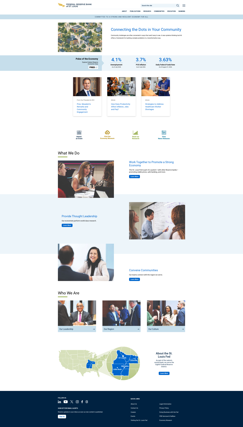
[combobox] (158, 5)
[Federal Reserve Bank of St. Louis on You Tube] (66, 403)
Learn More (134, 176)
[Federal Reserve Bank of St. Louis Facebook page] (82, 403)
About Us (134, 404)
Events (133, 416)
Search (177, 5)
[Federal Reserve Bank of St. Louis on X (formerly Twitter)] (71, 403)
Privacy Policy (164, 408)
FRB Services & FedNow (167, 416)
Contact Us (134, 408)
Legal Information (165, 404)
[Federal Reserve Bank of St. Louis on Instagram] (77, 403)
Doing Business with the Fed (168, 412)
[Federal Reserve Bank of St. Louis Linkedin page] (59, 403)
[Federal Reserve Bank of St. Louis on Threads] (87, 403)
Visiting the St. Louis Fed (139, 420)
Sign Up (62, 416)
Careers (133, 412)
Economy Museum (165, 420)
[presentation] (124, 11)
